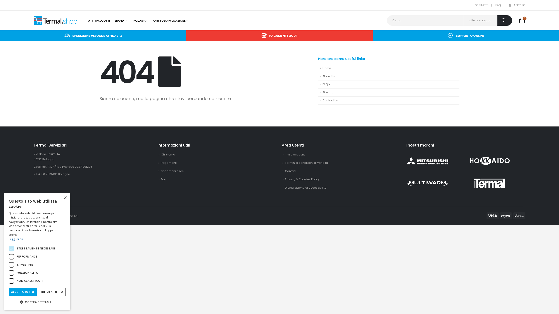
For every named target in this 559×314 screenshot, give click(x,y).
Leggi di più (16, 239)
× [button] (65, 198)
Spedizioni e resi (172, 171)
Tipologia (138, 20)
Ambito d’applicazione (169, 20)
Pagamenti (169, 163)
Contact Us (330, 100)
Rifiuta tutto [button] (52, 292)
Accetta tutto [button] (22, 292)
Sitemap (329, 92)
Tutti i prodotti (98, 20)
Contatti (481, 5)
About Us (329, 76)
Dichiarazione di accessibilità (305, 188)
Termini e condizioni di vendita (306, 163)
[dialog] (37, 251)
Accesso (519, 5)
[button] (37, 302)
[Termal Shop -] (55, 20)
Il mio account (295, 154)
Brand (119, 20)
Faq (498, 5)
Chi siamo (168, 154)
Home (327, 68)
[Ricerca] (504, 20)
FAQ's (326, 84)
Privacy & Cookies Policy (302, 179)
